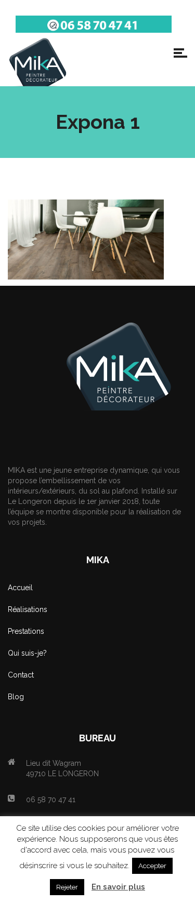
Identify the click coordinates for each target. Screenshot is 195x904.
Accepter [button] (152, 866)
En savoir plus (118, 887)
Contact (21, 675)
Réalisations (27, 609)
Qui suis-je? (27, 653)
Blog (16, 697)
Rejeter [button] (67, 887)
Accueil (20, 587)
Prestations (26, 631)
